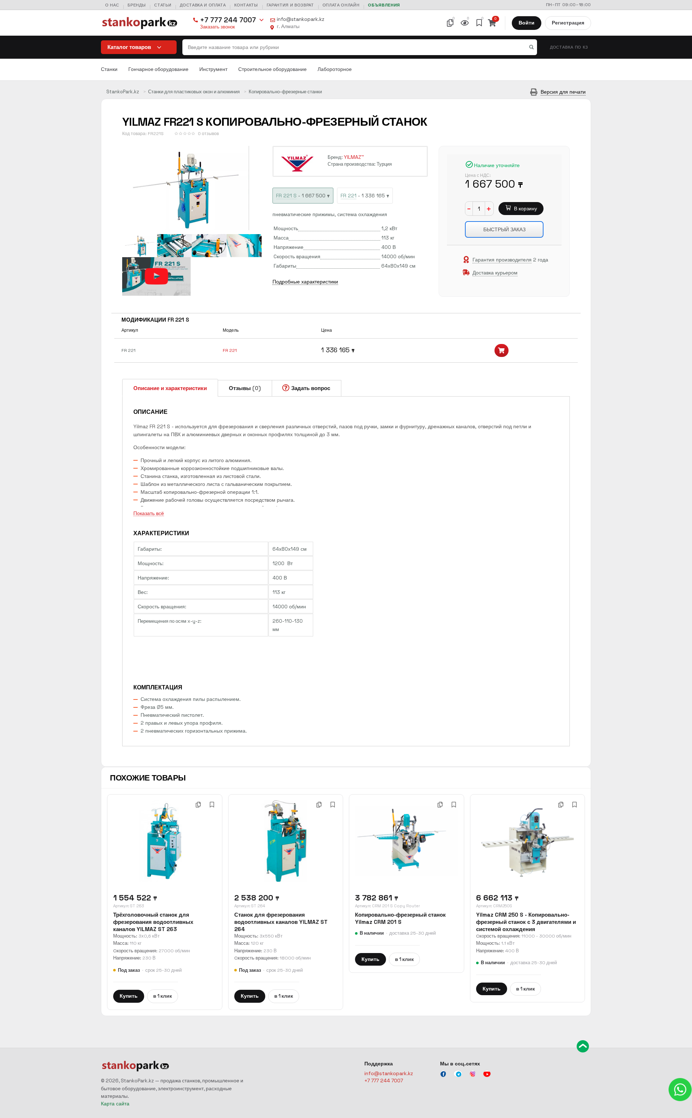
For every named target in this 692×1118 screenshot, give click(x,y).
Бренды (137, 5)
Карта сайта (115, 1103)
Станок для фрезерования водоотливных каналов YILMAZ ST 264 (281, 922)
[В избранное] (212, 805)
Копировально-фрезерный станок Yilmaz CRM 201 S (400, 918)
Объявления (384, 5)
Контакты (246, 5)
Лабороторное (335, 69)
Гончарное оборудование (158, 69)
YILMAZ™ (354, 157)
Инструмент (213, 69)
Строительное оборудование (272, 69)
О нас (112, 5)
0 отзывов (208, 134)
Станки (109, 69)
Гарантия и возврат (290, 5)
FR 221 (230, 350)
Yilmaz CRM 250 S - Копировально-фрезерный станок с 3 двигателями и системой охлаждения (526, 922)
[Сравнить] (198, 805)
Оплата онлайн (341, 5)
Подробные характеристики (305, 282)
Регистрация (568, 23)
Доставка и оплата (203, 5)
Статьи (162, 5)
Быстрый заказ (504, 229)
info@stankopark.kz (300, 19)
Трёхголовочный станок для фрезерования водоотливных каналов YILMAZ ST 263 (153, 922)
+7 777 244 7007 (228, 19)
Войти (526, 23)
